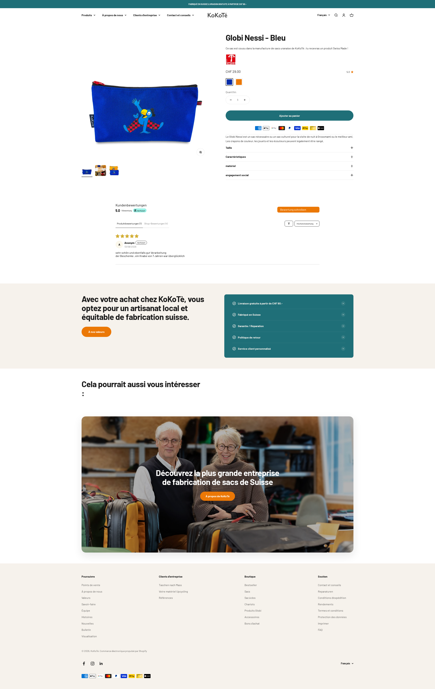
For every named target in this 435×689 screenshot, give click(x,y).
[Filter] (289, 223)
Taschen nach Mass (170, 585)
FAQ (320, 629)
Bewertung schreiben (293, 209)
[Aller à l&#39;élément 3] (114, 171)
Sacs (247, 591)
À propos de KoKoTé (218, 496)
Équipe (86, 610)
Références (166, 597)
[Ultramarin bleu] (229, 82)
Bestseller (251, 585)
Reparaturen (325, 591)
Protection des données (332, 617)
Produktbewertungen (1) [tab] (129, 223)
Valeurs (86, 597)
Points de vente (91, 585)
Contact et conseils (178, 15)
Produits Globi (253, 610)
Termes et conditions (330, 610)
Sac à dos (250, 597)
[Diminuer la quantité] (231, 100)
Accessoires (252, 617)
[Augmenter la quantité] (245, 100)
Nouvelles (88, 623)
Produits (87, 15)
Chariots (250, 604)
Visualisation (89, 636)
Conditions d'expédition (332, 597)
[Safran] (239, 82)
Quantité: (231, 92)
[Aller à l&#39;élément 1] (87, 171)
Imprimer (323, 623)
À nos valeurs (96, 331)
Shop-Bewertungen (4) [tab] (156, 223)
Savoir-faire (89, 604)
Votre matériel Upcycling (173, 591)
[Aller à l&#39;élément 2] (100, 171)
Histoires (87, 617)
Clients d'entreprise (145, 15)
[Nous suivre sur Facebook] (84, 663)
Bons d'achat (252, 623)
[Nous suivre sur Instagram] (92, 663)
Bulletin (86, 629)
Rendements (325, 604)
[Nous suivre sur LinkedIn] (101, 663)
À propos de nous (112, 15)
